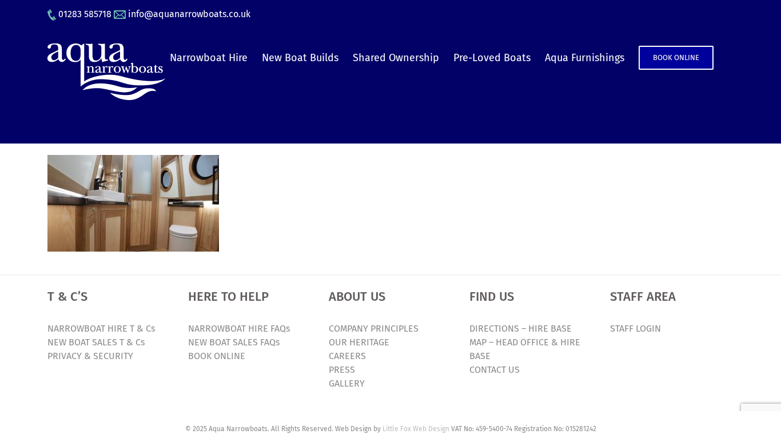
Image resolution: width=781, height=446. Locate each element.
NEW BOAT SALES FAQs (234, 342)
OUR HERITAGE (359, 342)
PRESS (342, 369)
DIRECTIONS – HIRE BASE (520, 328)
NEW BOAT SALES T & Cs (96, 342)
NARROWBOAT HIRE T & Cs (101, 328)
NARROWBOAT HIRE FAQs (239, 328)
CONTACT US (494, 369)
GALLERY (347, 383)
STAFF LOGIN (635, 328)
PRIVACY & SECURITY (90, 356)
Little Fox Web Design (415, 429)
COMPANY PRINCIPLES (374, 328)
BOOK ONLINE (216, 356)
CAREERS (347, 356)
